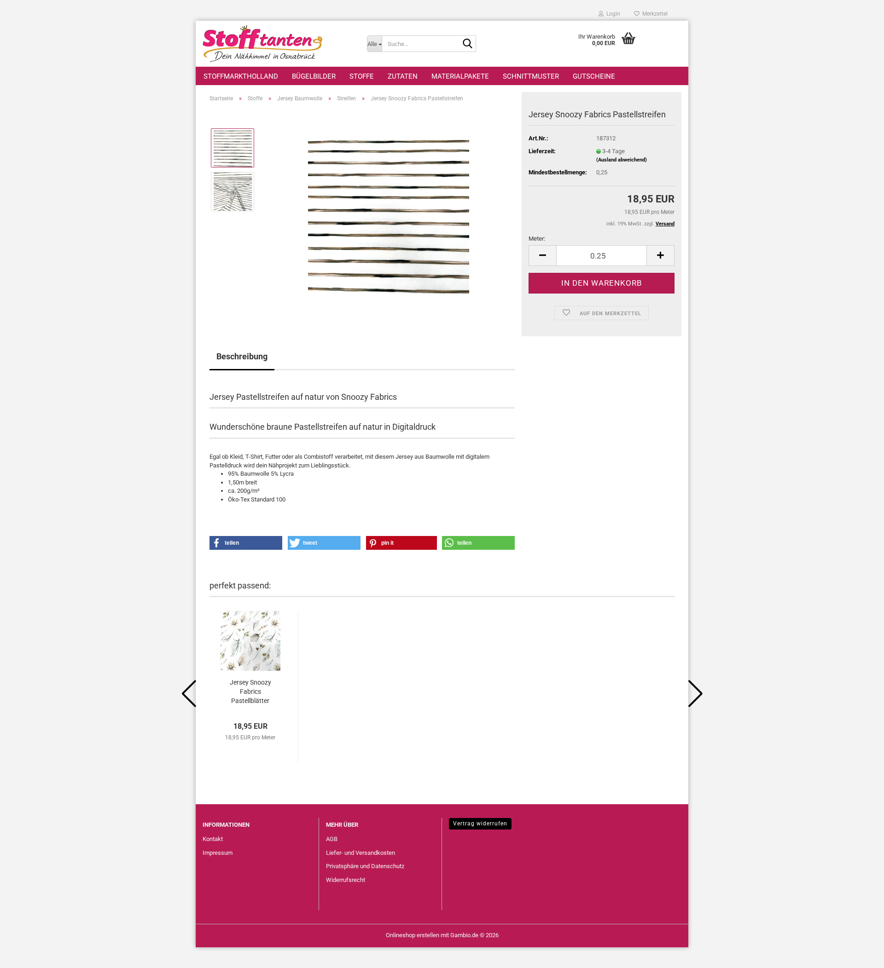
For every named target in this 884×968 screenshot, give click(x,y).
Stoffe (361, 76)
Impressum (218, 852)
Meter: (537, 238)
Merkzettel (654, 14)
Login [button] (612, 14)
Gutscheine (594, 76)
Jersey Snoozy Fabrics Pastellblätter (250, 691)
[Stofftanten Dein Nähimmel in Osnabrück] (278, 44)
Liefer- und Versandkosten (360, 852)
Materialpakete (460, 76)
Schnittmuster (531, 76)
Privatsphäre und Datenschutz (365, 866)
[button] (542, 255)
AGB (331, 838)
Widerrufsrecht (345, 879)
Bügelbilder (314, 76)
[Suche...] (467, 44)
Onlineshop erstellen (412, 935)
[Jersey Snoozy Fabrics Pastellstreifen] (388, 212)
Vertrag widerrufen (480, 823)
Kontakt (213, 838)
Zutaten (403, 76)
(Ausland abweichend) (621, 160)
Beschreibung (242, 356)
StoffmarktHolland (241, 76)
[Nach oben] (858, 954)
